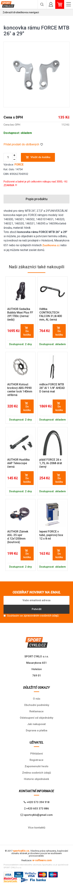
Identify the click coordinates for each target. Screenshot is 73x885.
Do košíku (27, 333)
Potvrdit (36, 609)
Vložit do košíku (40, 157)
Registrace (36, 760)
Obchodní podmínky (36, 705)
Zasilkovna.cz (51, 245)
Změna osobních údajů (36, 772)
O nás (36, 698)
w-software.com (42, 860)
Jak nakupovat (36, 724)
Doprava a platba (36, 730)
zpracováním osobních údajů (41, 615)
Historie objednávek (36, 779)
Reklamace (36, 711)
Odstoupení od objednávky (36, 717)
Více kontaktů (36, 827)
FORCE (19, 164)
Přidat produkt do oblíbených (22, 144)
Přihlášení (36, 753)
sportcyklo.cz (21, 850)
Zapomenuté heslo (36, 766)
